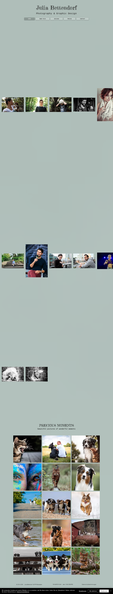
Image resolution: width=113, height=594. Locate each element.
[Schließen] (111, 591)
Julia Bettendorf (56, 7)
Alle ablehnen (93, 591)
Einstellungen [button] (82, 591)
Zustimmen (104, 591)
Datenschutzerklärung (23, 592)
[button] (27, 449)
